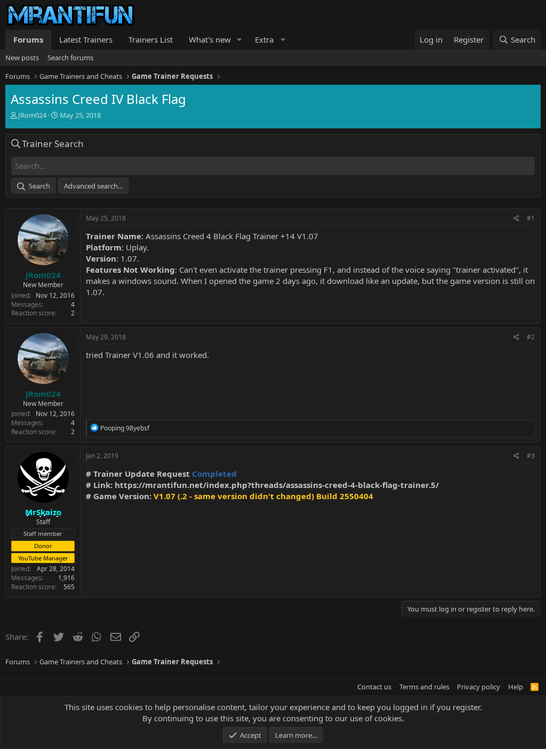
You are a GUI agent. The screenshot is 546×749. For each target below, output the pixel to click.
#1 (531, 218)
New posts (22, 57)
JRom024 (32, 115)
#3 (531, 455)
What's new (210, 39)
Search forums (70, 57)
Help (515, 686)
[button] (239, 40)
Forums (28, 39)
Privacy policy (478, 686)
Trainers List (151, 39)
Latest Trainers (86, 39)
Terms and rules (424, 686)
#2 (531, 336)
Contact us (374, 686)
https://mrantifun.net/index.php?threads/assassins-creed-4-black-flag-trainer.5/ (277, 484)
